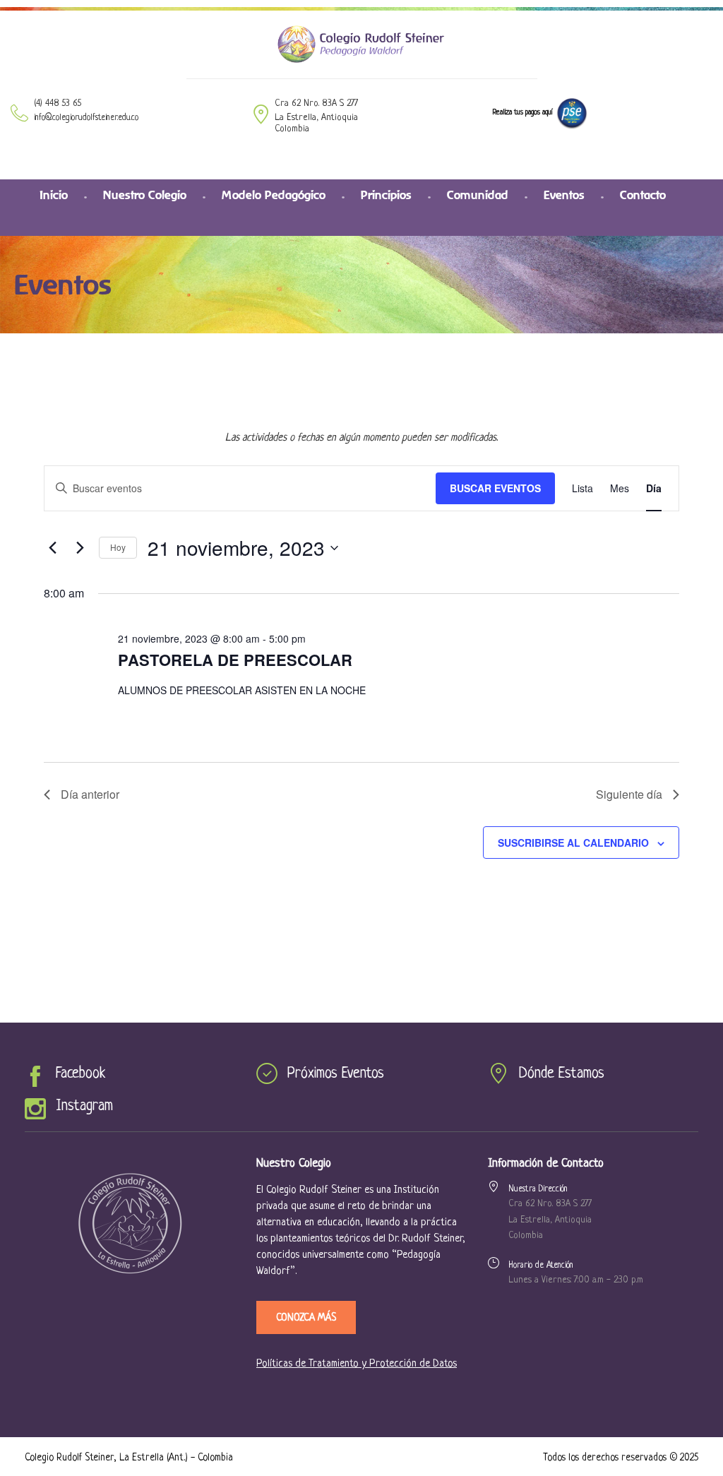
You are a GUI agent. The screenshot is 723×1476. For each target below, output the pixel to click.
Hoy (118, 547)
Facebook (80, 1074)
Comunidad (477, 195)
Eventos (564, 195)
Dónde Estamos (561, 1074)
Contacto (643, 195)
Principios (386, 195)
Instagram (84, 1106)
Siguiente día (629, 794)
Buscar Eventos (495, 488)
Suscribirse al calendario (573, 842)
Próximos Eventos (335, 1074)
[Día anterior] (52, 548)
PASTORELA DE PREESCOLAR (235, 659)
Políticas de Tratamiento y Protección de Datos (356, 1364)
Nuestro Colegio (144, 195)
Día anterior (90, 794)
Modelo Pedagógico (273, 195)
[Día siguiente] (79, 548)
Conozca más (306, 1317)
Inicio (54, 195)
